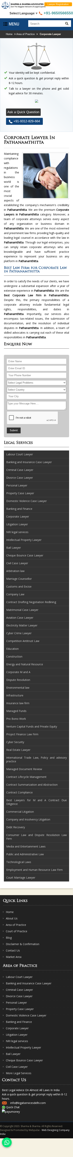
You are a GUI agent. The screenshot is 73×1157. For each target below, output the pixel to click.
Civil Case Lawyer (17, 1067)
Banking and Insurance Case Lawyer (28, 983)
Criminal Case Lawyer (19, 990)
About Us (12, 918)
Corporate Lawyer (17, 1028)
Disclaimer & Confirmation (22, 944)
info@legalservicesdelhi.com (28, 1103)
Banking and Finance (19, 1022)
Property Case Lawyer (20, 1009)
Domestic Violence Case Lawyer (26, 1015)
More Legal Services (18, 1073)
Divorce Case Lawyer (19, 996)
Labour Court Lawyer (19, 977)
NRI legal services (17, 1041)
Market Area (13, 957)
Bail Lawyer (13, 1054)
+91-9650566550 (57, 13)
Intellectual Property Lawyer (23, 1047)
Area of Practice (25, 34)
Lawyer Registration (58, 4)
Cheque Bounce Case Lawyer (24, 1060)
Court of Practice (16, 931)
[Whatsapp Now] (7, 1142)
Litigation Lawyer (16, 1034)
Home (9, 34)
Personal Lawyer (16, 1002)
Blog (9, 937)
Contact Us (13, 950)
